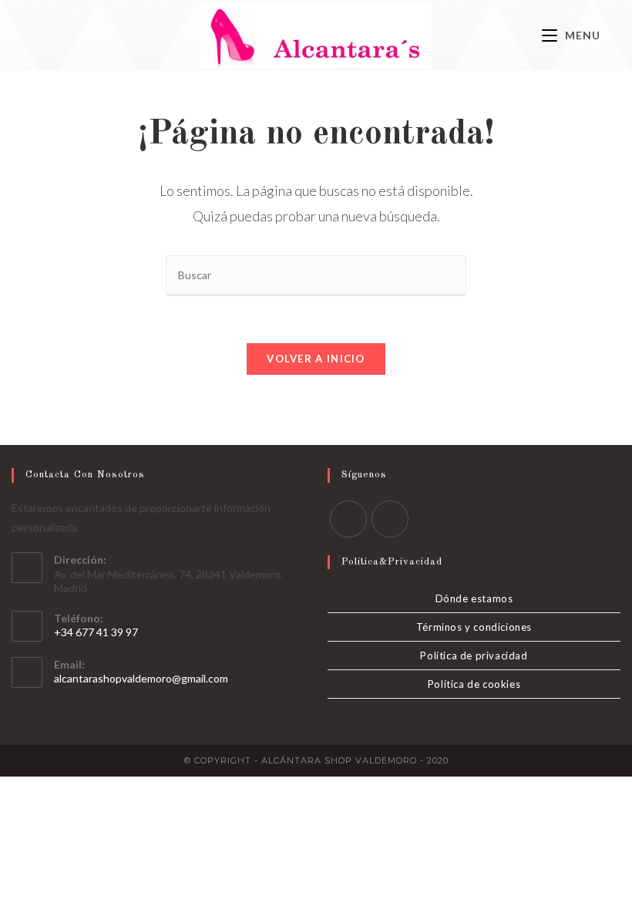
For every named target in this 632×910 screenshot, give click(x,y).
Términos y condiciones (474, 627)
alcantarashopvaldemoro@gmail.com (141, 678)
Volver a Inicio (316, 358)
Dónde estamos (474, 598)
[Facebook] (348, 519)
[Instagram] (389, 519)
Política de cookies (474, 684)
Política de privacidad (473, 655)
